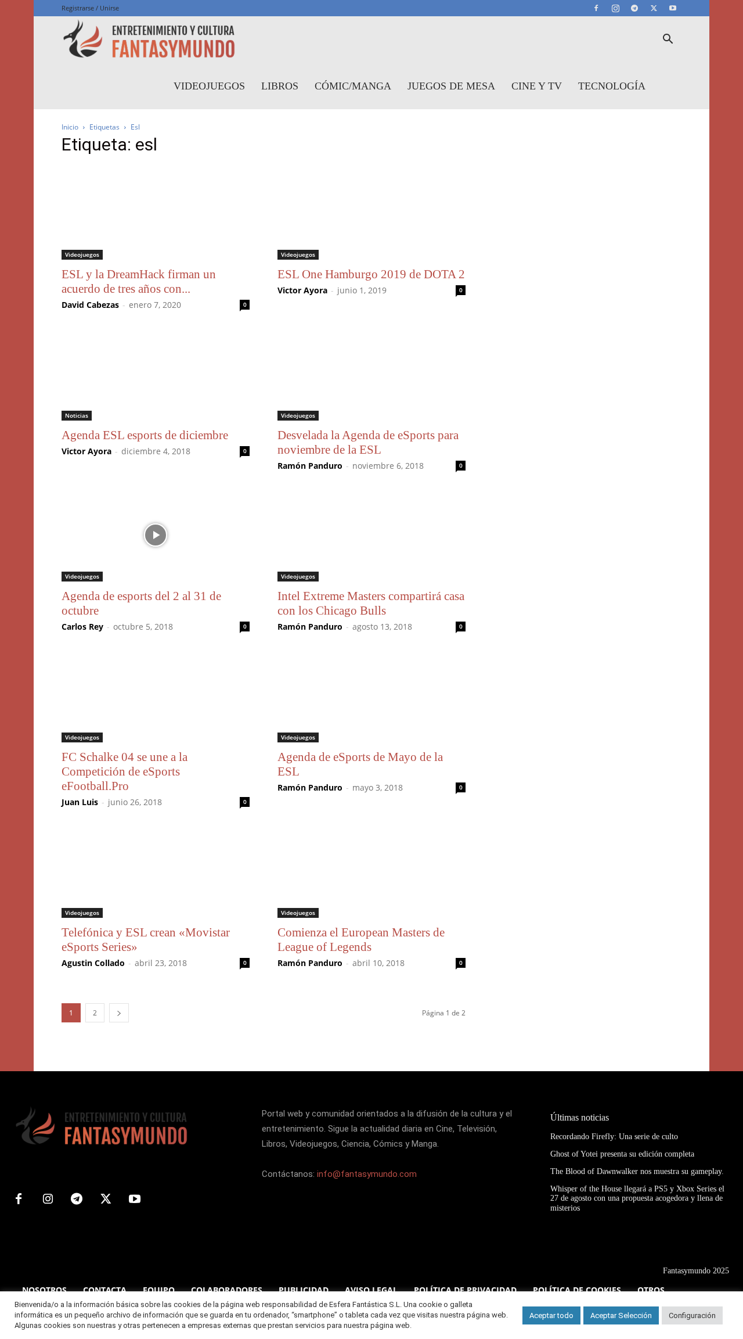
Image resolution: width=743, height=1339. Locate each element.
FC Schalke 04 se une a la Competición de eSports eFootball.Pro (124, 771)
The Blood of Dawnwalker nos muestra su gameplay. (637, 1171)
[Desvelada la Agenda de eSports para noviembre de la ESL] (371, 374)
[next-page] (119, 1012)
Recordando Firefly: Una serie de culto (614, 1136)
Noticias (76, 415)
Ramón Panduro (309, 465)
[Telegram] (634, 8)
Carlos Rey (82, 626)
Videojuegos (209, 86)
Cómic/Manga (353, 86)
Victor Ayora (302, 290)
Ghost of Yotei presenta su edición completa (622, 1154)
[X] (653, 8)
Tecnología (611, 86)
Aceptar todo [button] (551, 1315)
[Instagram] (615, 8)
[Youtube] (672, 8)
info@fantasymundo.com (367, 1174)
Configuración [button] (692, 1315)
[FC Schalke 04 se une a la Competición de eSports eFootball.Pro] (156, 695)
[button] (667, 40)
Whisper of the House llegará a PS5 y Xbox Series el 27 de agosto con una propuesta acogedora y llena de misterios (637, 1198)
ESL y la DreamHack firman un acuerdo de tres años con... (139, 281)
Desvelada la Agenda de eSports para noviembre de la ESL (368, 442)
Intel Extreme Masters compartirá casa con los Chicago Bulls (370, 603)
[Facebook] (596, 8)
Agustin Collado (93, 962)
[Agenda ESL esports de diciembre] (156, 374)
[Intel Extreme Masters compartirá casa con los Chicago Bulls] (371, 535)
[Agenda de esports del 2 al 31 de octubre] (156, 535)
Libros (279, 86)
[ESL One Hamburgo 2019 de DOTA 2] (371, 213)
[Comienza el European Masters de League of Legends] (371, 871)
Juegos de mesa (451, 86)
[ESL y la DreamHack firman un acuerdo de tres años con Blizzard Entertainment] (156, 213)
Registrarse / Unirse (90, 7)
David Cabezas (90, 304)
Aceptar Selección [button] (621, 1315)
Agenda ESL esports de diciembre (145, 435)
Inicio (70, 127)
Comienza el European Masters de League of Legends (361, 939)
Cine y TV (536, 86)
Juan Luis (80, 801)
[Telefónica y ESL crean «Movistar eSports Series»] (156, 871)
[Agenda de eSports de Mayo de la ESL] (371, 695)
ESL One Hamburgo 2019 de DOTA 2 (371, 274)
